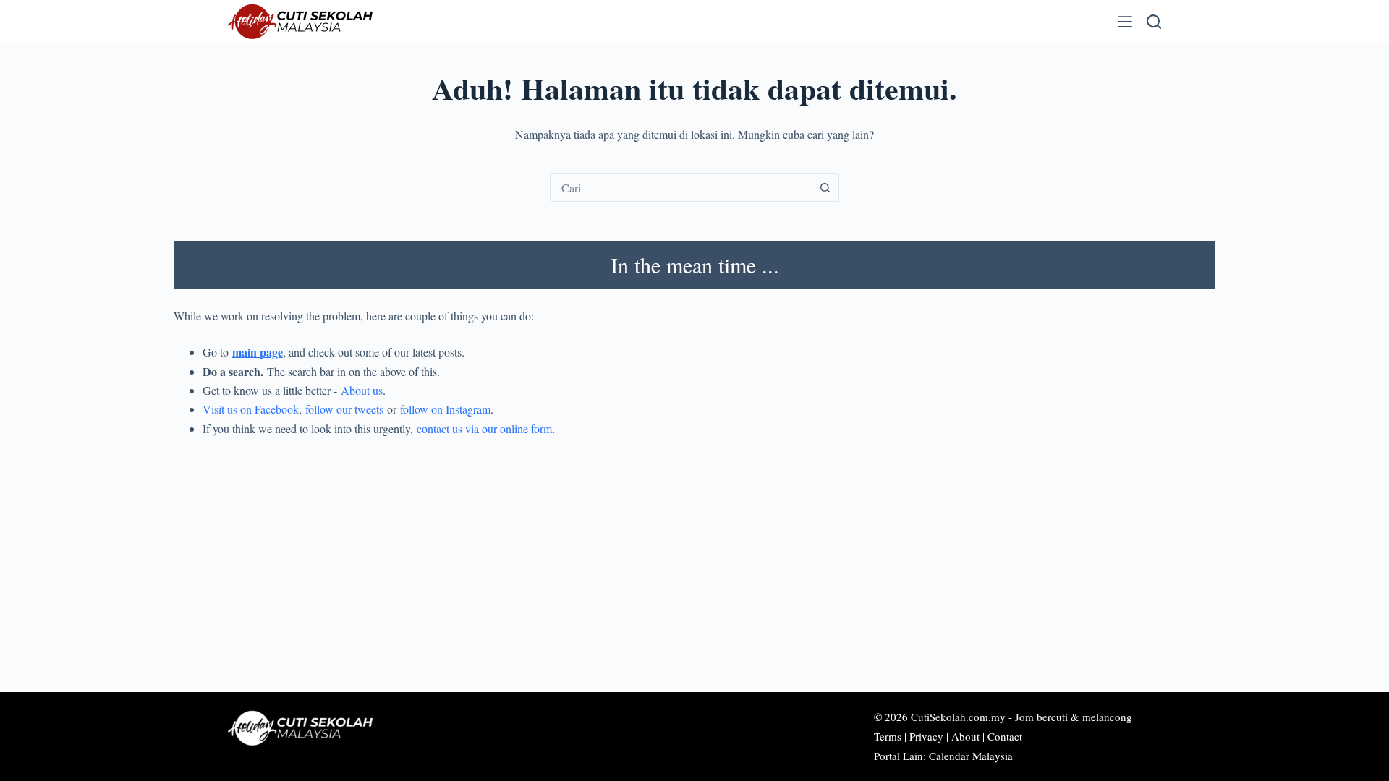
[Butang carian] (824, 187)
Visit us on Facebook (251, 409)
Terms (887, 736)
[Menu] (1125, 21)
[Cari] (1154, 21)
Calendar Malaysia (971, 755)
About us (362, 390)
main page (257, 351)
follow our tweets (344, 409)
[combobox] (681, 187)
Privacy (926, 736)
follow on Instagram (445, 409)
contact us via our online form (484, 428)
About (965, 736)
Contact (1004, 736)
